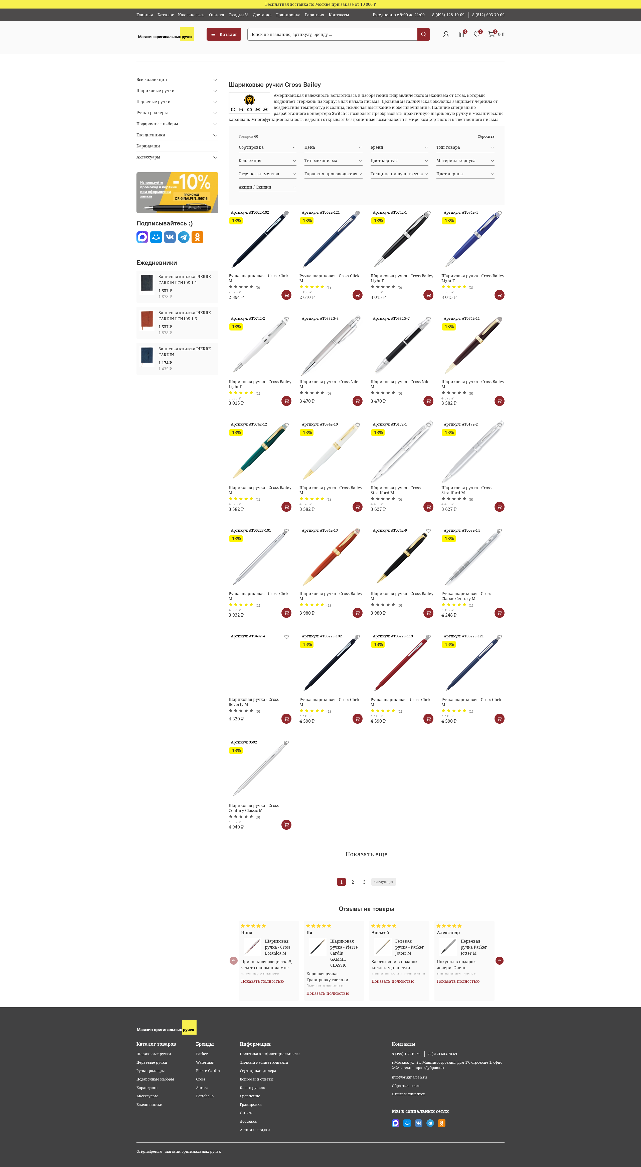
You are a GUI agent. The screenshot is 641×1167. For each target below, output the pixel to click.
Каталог (165, 15)
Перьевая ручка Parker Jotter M (473, 947)
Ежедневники (150, 135)
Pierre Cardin (208, 1070)
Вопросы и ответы (256, 1079)
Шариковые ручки (155, 91)
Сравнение (250, 1096)
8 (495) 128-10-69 (448, 15)
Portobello (205, 1096)
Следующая (383, 882)
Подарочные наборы (157, 124)
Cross (200, 1079)
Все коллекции (151, 79)
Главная (144, 15)
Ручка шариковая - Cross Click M (258, 278)
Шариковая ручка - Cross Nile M (328, 384)
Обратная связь (406, 1085)
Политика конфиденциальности (270, 1053)
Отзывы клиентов (408, 1094)
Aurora (202, 1087)
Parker (202, 1053)
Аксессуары (148, 157)
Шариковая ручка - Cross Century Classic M (254, 808)
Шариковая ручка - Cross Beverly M (254, 702)
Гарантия (314, 15)
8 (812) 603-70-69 (488, 15)
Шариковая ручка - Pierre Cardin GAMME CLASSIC (344, 953)
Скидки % (238, 15)
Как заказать (191, 15)
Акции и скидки (255, 1129)
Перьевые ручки (153, 102)
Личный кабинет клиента (264, 1062)
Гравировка (288, 15)
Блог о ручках (252, 1087)
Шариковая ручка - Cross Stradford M (396, 490)
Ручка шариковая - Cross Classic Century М (466, 596)
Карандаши (148, 146)
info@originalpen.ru (409, 1077)
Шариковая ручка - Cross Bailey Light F (402, 278)
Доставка (262, 15)
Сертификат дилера (258, 1070)
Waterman (205, 1062)
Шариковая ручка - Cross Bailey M (472, 384)
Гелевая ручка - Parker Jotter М (409, 947)
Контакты (339, 15)
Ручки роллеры (152, 113)
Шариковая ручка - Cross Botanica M (277, 947)
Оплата (216, 15)
